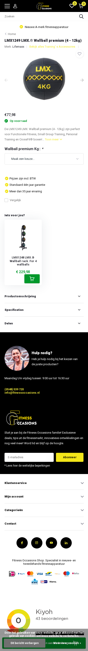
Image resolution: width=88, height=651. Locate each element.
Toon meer (52, 139)
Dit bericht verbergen (25, 643)
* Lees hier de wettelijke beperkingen (27, 465)
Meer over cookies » (67, 643)
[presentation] (6, 81)
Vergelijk (15, 200)
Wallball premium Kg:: (24, 149)
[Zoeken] (81, 16)
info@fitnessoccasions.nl (22, 392)
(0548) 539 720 (14, 389)
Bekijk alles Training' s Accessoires (52, 46)
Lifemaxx (18, 46)
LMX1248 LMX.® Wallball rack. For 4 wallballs (23, 261)
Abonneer (70, 457)
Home (12, 34)
